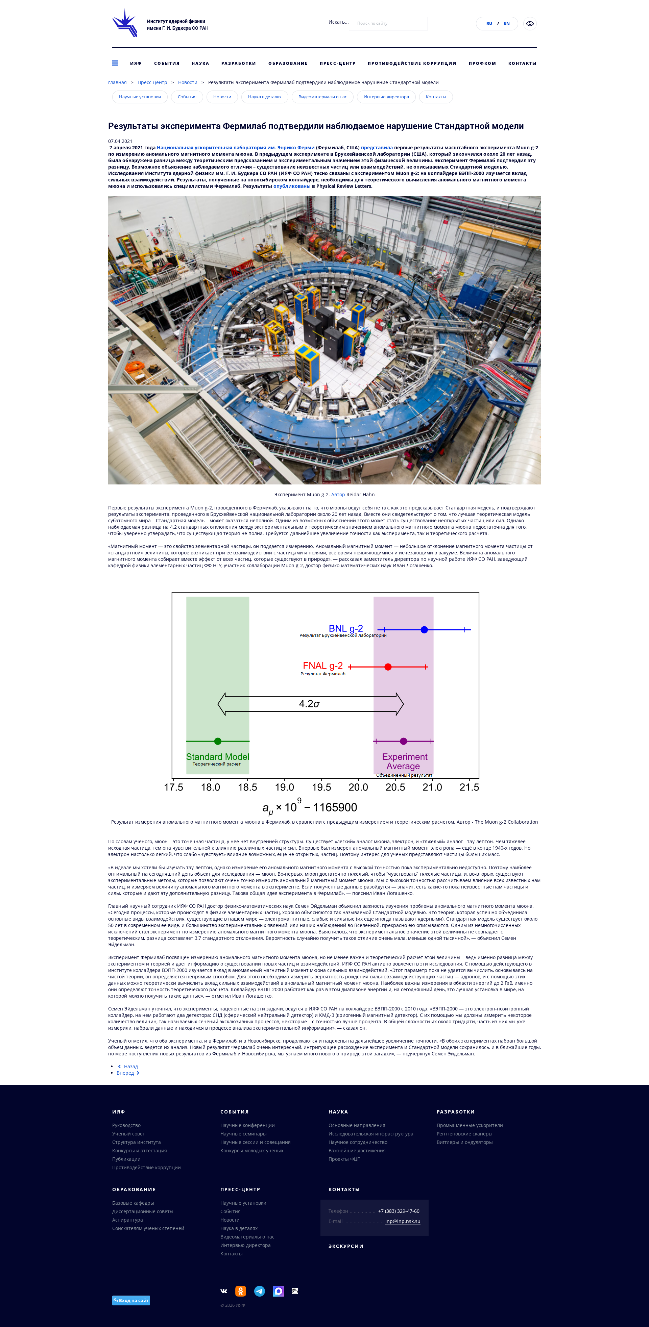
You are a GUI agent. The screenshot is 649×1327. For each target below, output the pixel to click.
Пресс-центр (338, 63)
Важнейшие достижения (357, 1150)
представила (377, 147)
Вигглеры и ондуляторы (465, 1142)
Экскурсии (346, 1246)
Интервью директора (386, 97)
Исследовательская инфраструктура (371, 1133)
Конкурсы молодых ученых (251, 1150)
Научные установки (140, 97)
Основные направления (357, 1125)
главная (117, 82)
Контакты (522, 63)
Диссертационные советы (142, 1211)
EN (507, 23)
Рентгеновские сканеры (464, 1133)
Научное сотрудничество (358, 1142)
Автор (338, 494)
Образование (288, 63)
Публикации (126, 1159)
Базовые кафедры (133, 1203)
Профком (483, 63)
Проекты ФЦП (345, 1159)
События (167, 63)
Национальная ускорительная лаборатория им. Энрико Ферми (236, 147)
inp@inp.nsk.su (402, 1221)
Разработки (238, 63)
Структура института (136, 1142)
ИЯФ (136, 63)
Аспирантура (127, 1220)
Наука (201, 63)
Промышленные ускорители (470, 1125)
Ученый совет (128, 1133)
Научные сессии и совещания (255, 1142)
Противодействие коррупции (412, 63)
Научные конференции (247, 1125)
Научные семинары (243, 1133)
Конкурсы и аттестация (139, 1150)
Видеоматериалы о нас (322, 97)
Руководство (126, 1125)
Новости (187, 82)
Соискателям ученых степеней (148, 1228)
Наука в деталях (265, 97)
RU (489, 23)
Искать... (339, 22)
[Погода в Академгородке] (295, 1290)
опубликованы (292, 186)
